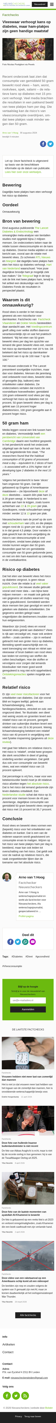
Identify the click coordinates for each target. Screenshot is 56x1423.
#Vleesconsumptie (12, 966)
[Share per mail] (33, 942)
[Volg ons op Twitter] (16, 1396)
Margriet (11, 261)
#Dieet (29, 956)
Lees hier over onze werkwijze (23, 172)
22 (22, 506)
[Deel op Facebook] (43, 144)
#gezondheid (42, 956)
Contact (7, 1352)
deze (42, 491)
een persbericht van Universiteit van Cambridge (23, 437)
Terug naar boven (32, 1416)
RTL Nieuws (43, 257)
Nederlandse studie (14, 794)
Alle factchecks (28, 1315)
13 (28, 513)
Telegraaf (27, 275)
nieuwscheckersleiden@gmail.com (29, 1377)
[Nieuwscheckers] (16, 4)
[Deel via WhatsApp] (25, 942)
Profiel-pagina (26, 916)
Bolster (49, 1408)
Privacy (18, 1416)
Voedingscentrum (41, 326)
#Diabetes (17, 956)
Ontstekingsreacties (14, 674)
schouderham (16, 523)
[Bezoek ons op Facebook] (7, 1396)
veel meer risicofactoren (25, 694)
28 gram (32, 506)
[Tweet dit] (50, 144)
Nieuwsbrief (39, 4)
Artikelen (8, 1344)
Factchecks (10, 15)
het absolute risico (38, 783)
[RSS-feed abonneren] (25, 1396)
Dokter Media (29, 323)
